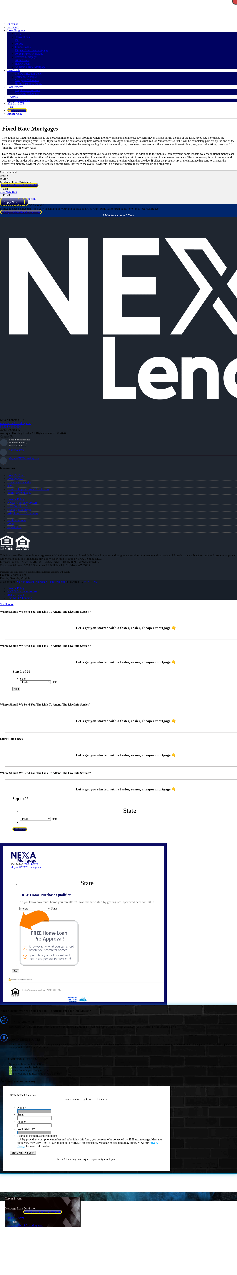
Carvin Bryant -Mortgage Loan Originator (41, 581)
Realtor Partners (16, 520)
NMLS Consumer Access (22, 502)
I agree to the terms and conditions (37, 1135)
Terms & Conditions (19, 492)
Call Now (65, 17)
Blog (10, 485)
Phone (21, 1121)
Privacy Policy (15, 499)
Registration (14, 527)
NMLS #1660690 (10, 426)
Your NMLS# (26, 1128)
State (23, 678)
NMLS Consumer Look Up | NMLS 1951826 (41, 990)
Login (10, 523)
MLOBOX (90, 581)
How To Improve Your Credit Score (28, 489)
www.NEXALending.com (15, 423)
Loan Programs (16, 475)
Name (21, 1107)
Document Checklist (19, 482)
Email (21, 1114)
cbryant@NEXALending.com (24, 458)
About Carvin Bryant (19, 509)
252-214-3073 (8, 192)
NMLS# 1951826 (17, 506)
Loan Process (15, 478)
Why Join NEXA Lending (22, 513)
